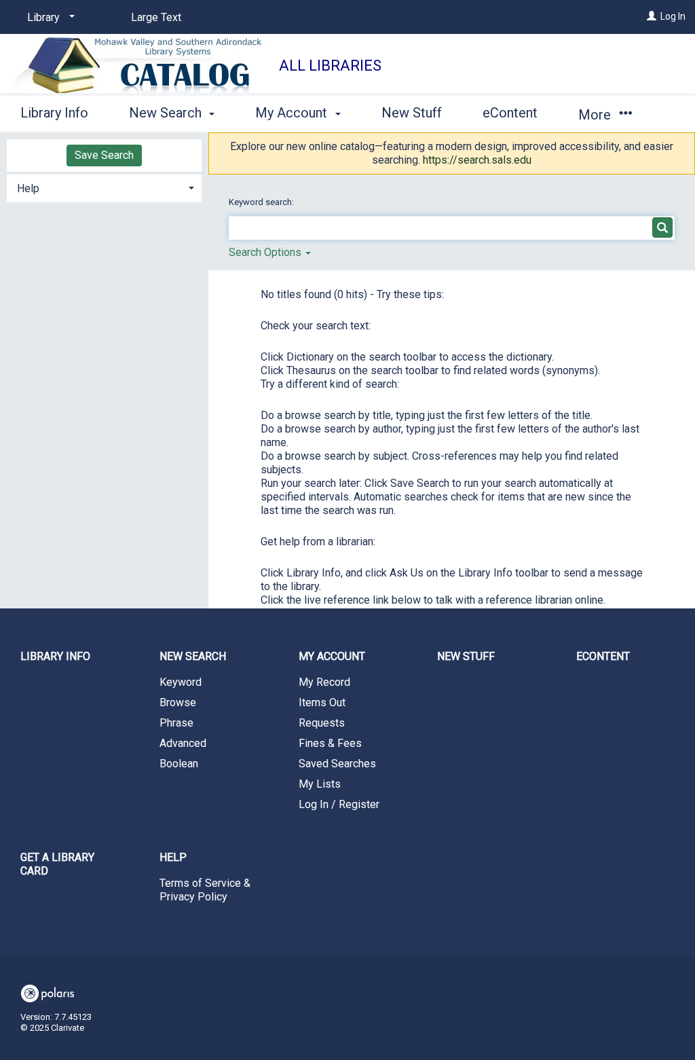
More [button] (596, 115)
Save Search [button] (104, 155)
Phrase (176, 722)
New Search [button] (167, 113)
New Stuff (411, 113)
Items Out (322, 702)
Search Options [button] (266, 252)
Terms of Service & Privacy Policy (204, 890)
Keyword (180, 682)
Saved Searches (337, 763)
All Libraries (330, 65)
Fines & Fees (330, 743)
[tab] (104, 187)
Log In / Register (339, 804)
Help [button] (28, 188)
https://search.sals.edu (477, 159)
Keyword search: (262, 202)
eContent (510, 113)
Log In (672, 16)
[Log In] (651, 16)
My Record (324, 682)
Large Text (156, 17)
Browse (177, 702)
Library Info (54, 113)
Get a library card (57, 864)
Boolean (178, 763)
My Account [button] (293, 113)
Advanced (182, 743)
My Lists (320, 784)
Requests (322, 722)
